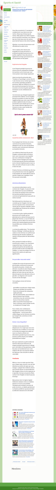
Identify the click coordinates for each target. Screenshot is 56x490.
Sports (5, 52)
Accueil (23, 461)
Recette (5, 43)
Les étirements (7, 24)
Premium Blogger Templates (38, 488)
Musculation (6, 36)
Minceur (5, 34)
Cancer (5, 14)
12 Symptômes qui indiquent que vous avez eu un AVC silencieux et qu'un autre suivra (46, 41)
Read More (27, 419)
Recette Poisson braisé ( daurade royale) (46, 137)
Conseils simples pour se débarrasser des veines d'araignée (47, 65)
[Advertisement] (23, 21)
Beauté (5, 12)
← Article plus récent (16, 461)
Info (22, 7)
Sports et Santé (12, 2)
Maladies (6, 32)
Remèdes (6, 47)
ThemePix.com (19, 488)
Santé (24, 7)
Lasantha (31, 488)
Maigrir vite (6, 29)
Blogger (36, 487)
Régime (5, 45)
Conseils (19, 7)
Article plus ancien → (31, 461)
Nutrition (5, 38)
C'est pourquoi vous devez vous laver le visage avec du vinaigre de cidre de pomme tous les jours (47, 29)
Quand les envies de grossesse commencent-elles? (22, 10)
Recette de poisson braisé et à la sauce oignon (47, 76)
